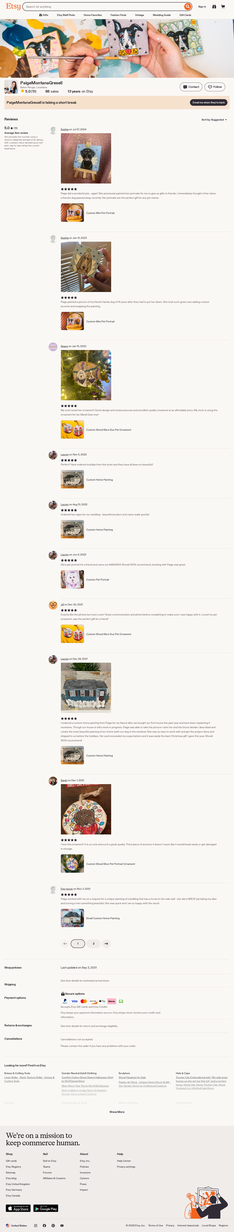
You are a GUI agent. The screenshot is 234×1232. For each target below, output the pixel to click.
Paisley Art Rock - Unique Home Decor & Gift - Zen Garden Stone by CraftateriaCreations (145, 1084)
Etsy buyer (67, 888)
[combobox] (102, 6)
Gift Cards (185, 15)
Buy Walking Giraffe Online (191, 1107)
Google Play (45, 1208)
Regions (223, 1225)
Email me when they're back (209, 102)
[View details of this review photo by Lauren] (86, 688)
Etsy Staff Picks (66, 15)
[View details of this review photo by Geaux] (86, 375)
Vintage (139, 15)
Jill (62, 604)
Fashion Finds (118, 15)
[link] (65, 943)
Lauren (65, 454)
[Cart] (223, 6)
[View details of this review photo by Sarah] (86, 809)
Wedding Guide (162, 15)
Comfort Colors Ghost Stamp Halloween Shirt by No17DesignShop (87, 1079)
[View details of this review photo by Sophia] (86, 158)
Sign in (202, 6)
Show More (117, 1112)
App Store (18, 1208)
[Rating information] (22, 91)
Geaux (64, 346)
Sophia (65, 129)
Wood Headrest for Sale (132, 1077)
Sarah (64, 780)
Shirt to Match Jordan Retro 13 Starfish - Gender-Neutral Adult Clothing (84, 1092)
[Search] (187, 6)
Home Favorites (93, 15)
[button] (191, 87)
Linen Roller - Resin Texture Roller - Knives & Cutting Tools (29, 1079)
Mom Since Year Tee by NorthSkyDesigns (85, 1085)
